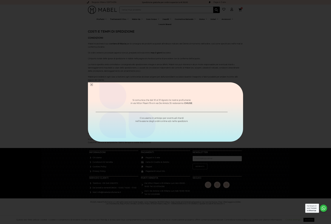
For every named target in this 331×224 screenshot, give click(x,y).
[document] (165, 112)
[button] (92, 85)
